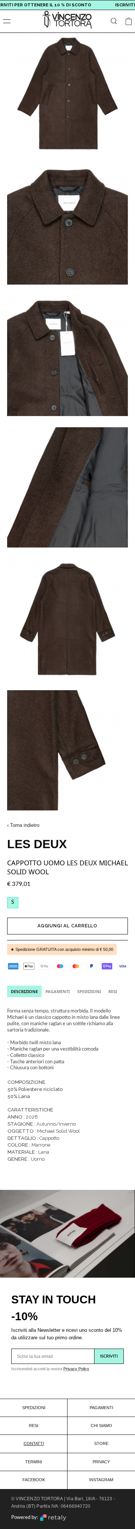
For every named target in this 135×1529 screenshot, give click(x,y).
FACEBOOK (33, 1479)
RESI (33, 1425)
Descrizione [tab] (24, 991)
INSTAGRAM (101, 1479)
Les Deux (37, 844)
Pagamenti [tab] (57, 991)
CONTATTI (34, 1443)
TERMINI (33, 1462)
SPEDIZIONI (33, 1407)
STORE (101, 1443)
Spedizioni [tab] (89, 991)
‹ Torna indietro (23, 825)
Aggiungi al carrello (68, 925)
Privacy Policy (76, 1369)
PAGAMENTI (101, 1407)
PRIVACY (101, 1462)
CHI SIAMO (101, 1425)
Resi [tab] (112, 991)
